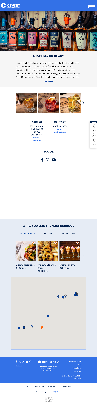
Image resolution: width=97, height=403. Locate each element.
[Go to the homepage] (10, 5)
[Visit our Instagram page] (47, 159)
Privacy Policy (76, 368)
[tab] (28, 233)
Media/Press (39, 386)
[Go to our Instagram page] (23, 361)
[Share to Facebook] (93, 130)
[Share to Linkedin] (93, 144)
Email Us (19, 365)
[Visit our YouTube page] (54, 159)
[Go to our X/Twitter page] (19, 361)
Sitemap (78, 364)
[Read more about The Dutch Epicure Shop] (48, 251)
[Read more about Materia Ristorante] (26, 251)
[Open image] (26, 103)
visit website (60, 132)
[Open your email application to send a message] (93, 126)
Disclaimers (77, 371)
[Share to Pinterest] (93, 140)
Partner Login (66, 386)
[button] (32, 326)
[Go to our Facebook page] (16, 361)
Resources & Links (75, 361)
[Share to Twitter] (93, 135)
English (55, 392)
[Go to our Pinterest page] (30, 361)
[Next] (83, 103)
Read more (48, 81)
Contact (28, 386)
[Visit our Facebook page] (42, 159)
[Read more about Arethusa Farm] (69, 251)
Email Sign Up (53, 386)
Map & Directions (37, 139)
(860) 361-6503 (59, 126)
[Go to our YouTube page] (26, 361)
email (60, 129)
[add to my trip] (33, 243)
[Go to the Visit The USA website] (48, 399)
